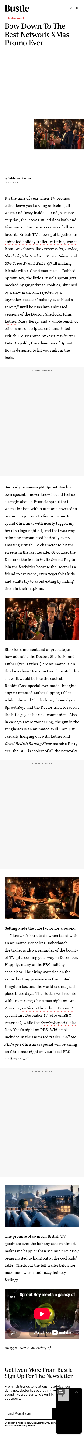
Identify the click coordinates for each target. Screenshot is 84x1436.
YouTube (36, 1347)
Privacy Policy (26, 1425)
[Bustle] (17, 8)
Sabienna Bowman (20, 178)
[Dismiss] (76, 1392)
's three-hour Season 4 (48, 1008)
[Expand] (61, 1392)
